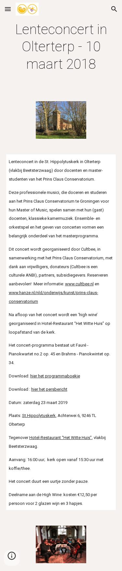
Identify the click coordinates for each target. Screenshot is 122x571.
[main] (61, 46)
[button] (8, 9)
